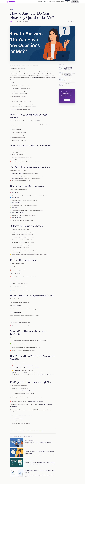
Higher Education (52, 1)
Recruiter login (75, 1)
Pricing (62, 1)
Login (67, 1)
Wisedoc (15, 21)
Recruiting (40, 1)
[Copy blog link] (74, 21)
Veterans (58, 1)
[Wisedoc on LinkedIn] (69, 21)
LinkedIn (40, 430)
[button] (45, 1)
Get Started (67, 100)
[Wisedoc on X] (71, 21)
